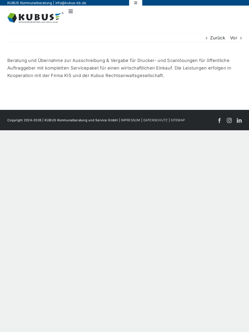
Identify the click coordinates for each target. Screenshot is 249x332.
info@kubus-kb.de (70, 3)
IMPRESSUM (130, 120)
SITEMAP (178, 120)
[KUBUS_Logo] (35, 14)
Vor (233, 37)
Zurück (217, 37)
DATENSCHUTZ (155, 120)
